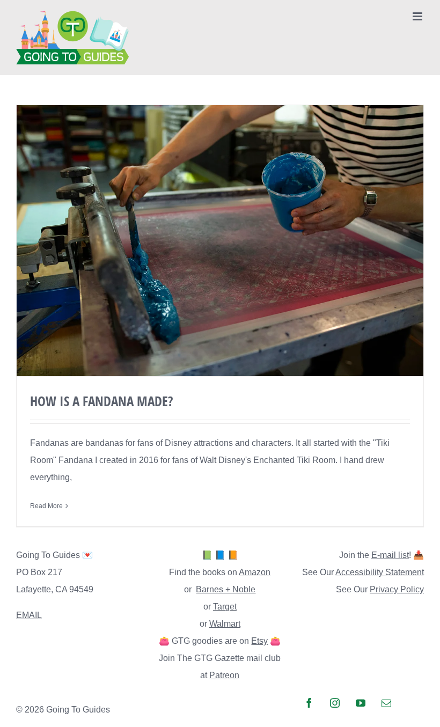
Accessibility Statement (379, 572)
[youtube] (360, 703)
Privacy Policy (397, 589)
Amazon (254, 572)
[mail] (386, 703)
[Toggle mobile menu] (418, 16)
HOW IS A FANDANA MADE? (101, 401)
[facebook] (309, 703)
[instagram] (335, 703)
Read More (46, 506)
